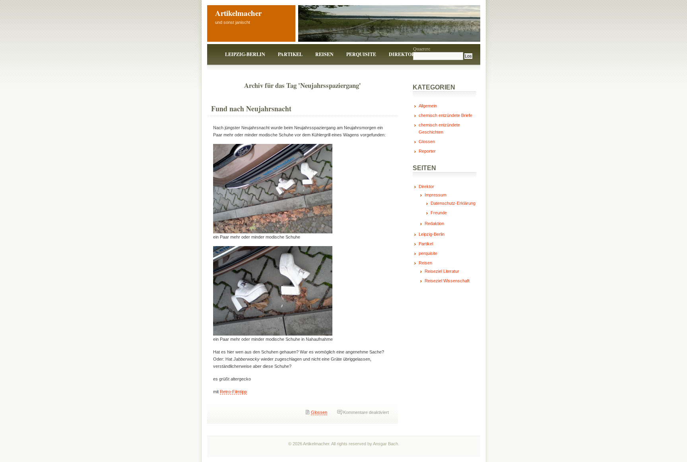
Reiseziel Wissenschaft (447, 280)
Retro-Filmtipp (233, 391)
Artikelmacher (238, 13)
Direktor (402, 54)
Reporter (427, 151)
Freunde (439, 212)
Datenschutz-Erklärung (453, 203)
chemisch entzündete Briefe (445, 115)
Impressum (435, 194)
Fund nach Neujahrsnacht (251, 108)
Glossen (319, 412)
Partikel (290, 54)
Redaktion (434, 223)
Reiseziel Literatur (442, 271)
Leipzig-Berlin (245, 54)
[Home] (213, 54)
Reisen (324, 54)
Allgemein (428, 105)
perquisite (361, 54)
